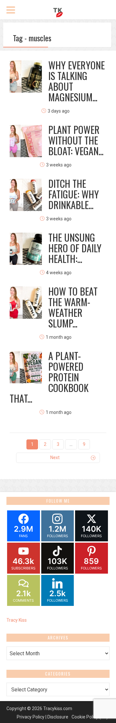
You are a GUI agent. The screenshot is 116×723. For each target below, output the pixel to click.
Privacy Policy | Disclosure (42, 716)
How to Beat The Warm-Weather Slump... (73, 307)
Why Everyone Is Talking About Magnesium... (76, 81)
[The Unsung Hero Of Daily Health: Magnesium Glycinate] (26, 249)
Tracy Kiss (16, 620)
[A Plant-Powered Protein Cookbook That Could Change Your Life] (26, 367)
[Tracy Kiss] (58, 11)
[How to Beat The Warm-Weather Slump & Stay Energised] (26, 302)
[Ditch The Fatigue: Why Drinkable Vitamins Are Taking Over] (26, 195)
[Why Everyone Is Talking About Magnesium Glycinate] (26, 76)
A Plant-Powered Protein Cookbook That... (49, 377)
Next (55, 457)
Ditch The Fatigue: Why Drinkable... (73, 194)
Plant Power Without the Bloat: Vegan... (75, 140)
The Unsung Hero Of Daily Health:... (75, 248)
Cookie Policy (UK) (90, 716)
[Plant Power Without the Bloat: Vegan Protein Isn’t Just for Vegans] (26, 141)
